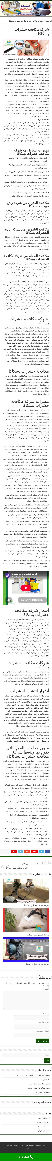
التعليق (45, 989)
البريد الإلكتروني (42, 1022)
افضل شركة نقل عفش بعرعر (39, 1084)
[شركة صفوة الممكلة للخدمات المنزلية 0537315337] (26, 8)
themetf (9, 1145)
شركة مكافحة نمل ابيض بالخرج (33, 863)
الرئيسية (48, 21)
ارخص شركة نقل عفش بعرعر (39, 1088)
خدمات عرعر (43, 1131)
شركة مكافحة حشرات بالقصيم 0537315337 (33, 1075)
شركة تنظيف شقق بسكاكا (16, 867)
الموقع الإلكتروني (42, 1031)
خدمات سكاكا (38, 21)
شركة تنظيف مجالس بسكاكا (36, 905)
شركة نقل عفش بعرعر (41, 1092)
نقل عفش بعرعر (44, 1080)
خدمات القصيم (42, 1122)
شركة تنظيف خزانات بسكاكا (37, 964)
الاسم (46, 1014)
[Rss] (28, 1148)
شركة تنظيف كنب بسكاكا (38, 935)
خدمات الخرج (43, 1118)
